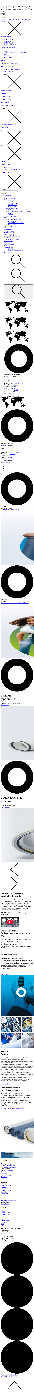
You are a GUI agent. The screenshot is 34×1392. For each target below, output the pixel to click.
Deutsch (14, 383)
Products (7, 198)
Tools (6, 51)
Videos (3, 21)
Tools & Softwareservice (8, 47)
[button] (18, 267)
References (4, 1173)
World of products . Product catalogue (15, 52)
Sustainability (4, 1084)
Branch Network (5, 102)
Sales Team (7, 168)
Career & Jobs (5, 127)
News (6, 242)
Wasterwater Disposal (18, 1108)
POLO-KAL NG (9, 41)
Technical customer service (12, 169)
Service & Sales (5, 164)
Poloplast (8, 195)
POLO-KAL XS (9, 39)
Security (3, 1222)
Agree (3, 14)
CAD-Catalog (8, 57)
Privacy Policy (8, 11)
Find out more (5, 705)
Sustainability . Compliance (8, 105)
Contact (6, 244)
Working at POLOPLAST (8, 124)
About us (3, 1156)
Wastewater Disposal (7, 66)
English (20, 383)
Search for (4, 189)
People (6, 237)
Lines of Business (6, 90)
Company (7, 226)
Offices (3, 161)
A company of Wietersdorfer (9, 1376)
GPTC (3, 1225)
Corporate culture (6, 96)
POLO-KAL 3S (9, 43)
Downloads (26, 19)
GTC (2, 1224)
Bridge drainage (9, 71)
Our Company (5, 172)
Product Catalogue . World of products (12, 19)
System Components (10, 44)
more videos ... (5, 951)
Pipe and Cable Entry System (9, 63)
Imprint (3, 1219)
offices (9, 376)
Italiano (11, 393)
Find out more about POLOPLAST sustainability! (15, 603)
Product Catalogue (6, 1175)
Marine (3, 60)
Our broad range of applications (10, 509)
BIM (5, 54)
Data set (6, 55)
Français (12, 388)
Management (4, 93)
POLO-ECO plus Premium (12, 69)
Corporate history (6, 99)
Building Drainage (6, 36)
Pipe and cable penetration (8, 1167)
